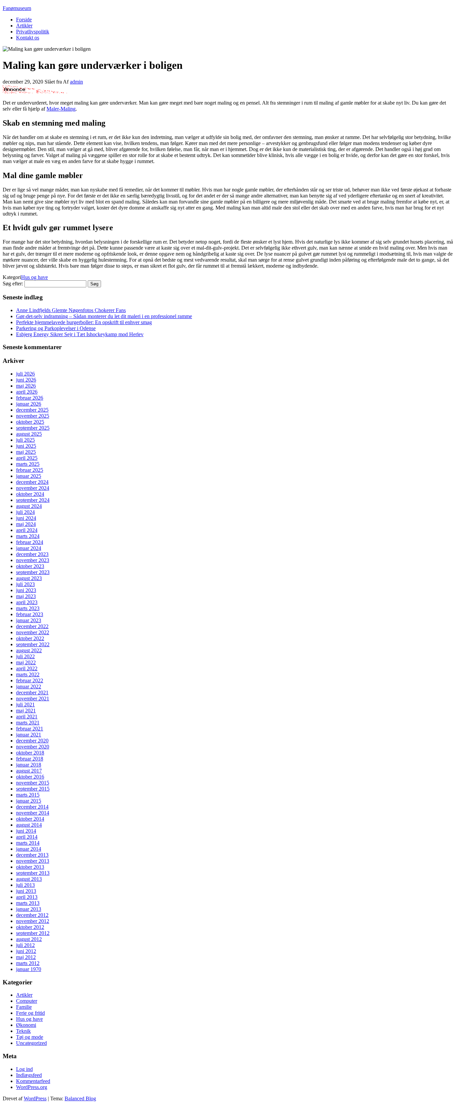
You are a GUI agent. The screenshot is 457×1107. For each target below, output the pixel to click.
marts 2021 (27, 722)
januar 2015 (28, 801)
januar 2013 (28, 909)
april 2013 (26, 897)
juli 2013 (25, 885)
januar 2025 (28, 476)
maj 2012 (26, 957)
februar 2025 (29, 470)
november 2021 (32, 698)
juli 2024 (25, 512)
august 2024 (29, 506)
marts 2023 (27, 608)
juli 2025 (25, 440)
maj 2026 (26, 386)
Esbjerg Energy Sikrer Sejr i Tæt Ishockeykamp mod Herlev (80, 334)
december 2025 (32, 410)
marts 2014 (27, 843)
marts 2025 (27, 464)
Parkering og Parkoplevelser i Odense (56, 328)
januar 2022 (28, 686)
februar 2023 (29, 614)
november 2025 (32, 416)
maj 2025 (26, 452)
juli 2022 (25, 656)
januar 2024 (28, 548)
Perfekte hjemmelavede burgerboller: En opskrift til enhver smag (84, 322)
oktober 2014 (30, 819)
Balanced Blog (80, 1098)
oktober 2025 (30, 422)
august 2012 (29, 939)
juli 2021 (25, 704)
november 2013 (32, 861)
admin (76, 82)
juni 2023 (26, 590)
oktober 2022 (30, 638)
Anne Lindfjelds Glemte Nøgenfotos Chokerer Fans (71, 310)
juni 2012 (26, 951)
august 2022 (29, 650)
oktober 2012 (30, 927)
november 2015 (32, 783)
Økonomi (26, 1025)
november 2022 (32, 632)
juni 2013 (26, 891)
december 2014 (32, 807)
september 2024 (33, 500)
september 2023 (33, 572)
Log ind (24, 1069)
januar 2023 (28, 620)
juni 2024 (26, 518)
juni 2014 (26, 831)
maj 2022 (26, 662)
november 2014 (32, 813)
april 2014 (26, 837)
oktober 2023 (30, 566)
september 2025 (33, 428)
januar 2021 (28, 734)
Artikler (24, 25)
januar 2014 (28, 849)
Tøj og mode (29, 1037)
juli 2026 (25, 374)
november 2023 (32, 560)
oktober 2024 (30, 494)
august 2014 (29, 825)
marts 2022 (27, 674)
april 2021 (26, 716)
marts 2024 (27, 536)
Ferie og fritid (30, 1013)
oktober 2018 (30, 752)
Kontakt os (27, 37)
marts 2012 (27, 963)
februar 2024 (29, 542)
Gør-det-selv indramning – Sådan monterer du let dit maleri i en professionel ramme (104, 316)
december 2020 (32, 740)
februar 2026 (29, 398)
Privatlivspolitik (32, 31)
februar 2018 (29, 759)
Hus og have (34, 277)
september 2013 (33, 873)
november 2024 (32, 488)
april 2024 (26, 530)
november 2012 (32, 921)
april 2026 (26, 392)
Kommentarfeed (33, 1081)
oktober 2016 (30, 777)
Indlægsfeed (29, 1075)
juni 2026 (26, 380)
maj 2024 (26, 524)
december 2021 (32, 692)
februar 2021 (29, 728)
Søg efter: (13, 283)
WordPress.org (31, 1087)
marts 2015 (27, 795)
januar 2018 (28, 765)
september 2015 (33, 789)
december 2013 (32, 855)
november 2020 (32, 746)
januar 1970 (28, 969)
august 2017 (29, 771)
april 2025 (26, 458)
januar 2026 (28, 404)
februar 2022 (29, 680)
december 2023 (32, 554)
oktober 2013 (30, 867)
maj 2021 (26, 710)
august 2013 (29, 879)
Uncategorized (31, 1043)
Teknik (23, 1031)
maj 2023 (26, 596)
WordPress (35, 1098)
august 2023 (29, 578)
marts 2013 (27, 903)
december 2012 (32, 915)
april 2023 (26, 602)
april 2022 (26, 668)
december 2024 (32, 482)
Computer (26, 1001)
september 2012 (33, 933)
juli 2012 (25, 945)
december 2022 (32, 626)
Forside (24, 19)
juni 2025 (26, 446)
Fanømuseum (17, 8)
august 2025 (29, 434)
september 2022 (33, 644)
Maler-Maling (61, 109)
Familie (24, 1007)
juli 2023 (25, 584)
